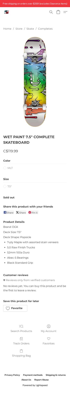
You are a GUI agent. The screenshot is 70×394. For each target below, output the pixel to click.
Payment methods (32, 374)
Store (18, 28)
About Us (26, 379)
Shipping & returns (56, 374)
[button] (7, 12)
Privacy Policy (12, 374)
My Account (48, 331)
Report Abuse (41, 379)
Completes (45, 28)
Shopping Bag (21, 355)
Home (7, 28)
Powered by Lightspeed (35, 385)
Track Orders (21, 343)
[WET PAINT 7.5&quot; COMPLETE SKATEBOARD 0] (35, 81)
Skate (30, 28)
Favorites (49, 343)
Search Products (21, 331)
